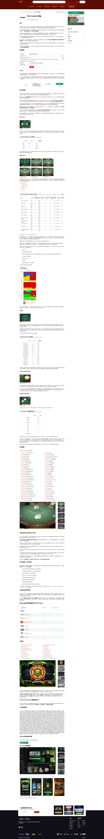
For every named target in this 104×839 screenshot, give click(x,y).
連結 (78, 823)
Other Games (23, 462)
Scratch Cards (23, 476)
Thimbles (47, 478)
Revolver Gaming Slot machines (49, 644)
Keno (22, 464)
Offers (69, 38)
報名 (83, 1)
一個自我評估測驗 (50, 553)
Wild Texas (47, 471)
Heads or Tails (47, 462)
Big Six (46, 489)
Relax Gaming (35, 100)
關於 (78, 820)
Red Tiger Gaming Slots (25, 658)
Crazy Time (23, 500)
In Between (47, 496)
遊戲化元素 (37, 39)
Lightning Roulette (24, 496)
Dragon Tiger (23, 484)
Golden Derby (23, 469)
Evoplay (47, 100)
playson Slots (23, 651)
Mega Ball (23, 498)
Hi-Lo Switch (47, 466)
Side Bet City (23, 491)
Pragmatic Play (42, 100)
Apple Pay (26, 637)
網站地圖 (83, 823)
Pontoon (22, 481)
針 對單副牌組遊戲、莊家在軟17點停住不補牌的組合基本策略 (33, 307)
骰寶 (40, 109)
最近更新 (79, 825)
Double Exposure (24, 452)
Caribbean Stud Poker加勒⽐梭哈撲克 (29, 407)
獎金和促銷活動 (40, 73)
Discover (22, 587)
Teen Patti (47, 484)
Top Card (23, 488)
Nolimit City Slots (24, 656)
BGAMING (23, 188)
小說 (83, 825)
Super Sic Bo (23, 489)
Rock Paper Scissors (49, 479)
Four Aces (47, 483)
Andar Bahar (47, 493)
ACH (31, 587)
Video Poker (23, 461)
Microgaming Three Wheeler (26, 644)
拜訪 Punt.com (23, 742)
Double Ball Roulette (49, 456)
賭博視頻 (83, 820)
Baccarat (69, 43)
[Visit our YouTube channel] (19, 827)
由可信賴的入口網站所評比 (73, 31)
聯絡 (78, 822)
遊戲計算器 (71, 822)
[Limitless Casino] (58, 810)
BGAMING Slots (46, 646)
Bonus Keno (23, 471)
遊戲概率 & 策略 (72, 820)
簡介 (69, 34)
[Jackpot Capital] (68, 810)
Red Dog (22, 454)
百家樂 (49, 106)
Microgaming (23, 183)
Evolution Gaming (24, 186)
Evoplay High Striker (47, 649)
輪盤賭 (52, 106)
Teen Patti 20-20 (48, 500)
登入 (78, 1)
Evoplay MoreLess (46, 653)
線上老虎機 (43, 103)
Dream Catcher (24, 486)
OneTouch (23, 190)
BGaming (51, 100)
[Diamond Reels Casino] (79, 810)
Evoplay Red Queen (47, 651)
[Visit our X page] (22, 827)
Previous (21, 515)
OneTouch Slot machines (47, 656)
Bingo (22, 466)
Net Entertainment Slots (25, 648)
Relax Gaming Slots (24, 653)
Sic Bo (22, 457)
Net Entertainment (24, 185)
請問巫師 (71, 828)
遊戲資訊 (71, 823)
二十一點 (45, 106)
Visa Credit (26, 625)
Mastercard (54, 586)
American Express (60, 586)
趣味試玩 (71, 825)
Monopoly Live (24, 493)
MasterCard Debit (28, 633)
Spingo (22, 459)
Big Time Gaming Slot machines (26, 649)
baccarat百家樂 (25, 131)
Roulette (22, 456)
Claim (59, 83)
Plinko (46, 474)
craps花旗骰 (33, 324)
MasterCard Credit (28, 622)
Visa (50, 586)
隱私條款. (83, 837)
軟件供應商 (70, 40)
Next (54, 515)
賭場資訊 (69, 36)
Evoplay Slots (45, 648)
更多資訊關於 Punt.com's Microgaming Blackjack (28, 234)
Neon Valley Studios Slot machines (49, 658)
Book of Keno (47, 486)
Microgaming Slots (24, 646)
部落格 (83, 822)
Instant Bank (27, 587)
